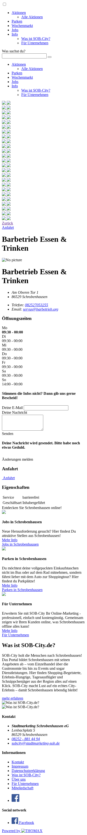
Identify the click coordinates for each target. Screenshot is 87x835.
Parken (17, 21)
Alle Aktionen (32, 17)
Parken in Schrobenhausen (22, 590)
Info (15, 34)
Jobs (15, 30)
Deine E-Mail (12, 408)
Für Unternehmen (34, 43)
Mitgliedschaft (22, 788)
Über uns (19, 779)
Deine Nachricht (14, 412)
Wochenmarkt (22, 26)
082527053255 (36, 305)
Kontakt (18, 762)
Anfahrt (8, 478)
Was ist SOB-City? (35, 39)
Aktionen (19, 13)
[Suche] (49, 57)
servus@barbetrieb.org (40, 309)
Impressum (20, 766)
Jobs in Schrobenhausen (20, 544)
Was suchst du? (13, 51)
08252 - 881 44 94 (26, 739)
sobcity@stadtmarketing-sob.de (36, 743)
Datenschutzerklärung (28, 771)
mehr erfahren (12, 698)
